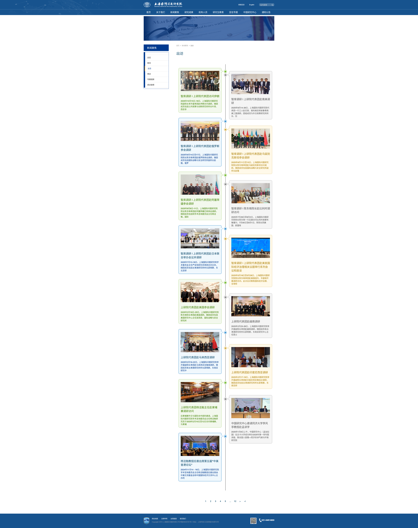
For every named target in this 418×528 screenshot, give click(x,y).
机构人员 (203, 12)
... (230, 501)
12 (235, 501)
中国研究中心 (249, 12)
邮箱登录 (241, 5)
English (251, 5)
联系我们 (183, 518)
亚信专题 (233, 12)
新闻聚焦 (174, 12)
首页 (148, 12)
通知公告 (266, 12)
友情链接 (174, 518)
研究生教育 (218, 12)
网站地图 (155, 518)
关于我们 (160, 12)
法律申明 (164, 518)
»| (245, 501)
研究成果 (189, 12)
